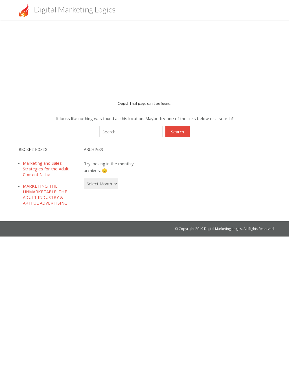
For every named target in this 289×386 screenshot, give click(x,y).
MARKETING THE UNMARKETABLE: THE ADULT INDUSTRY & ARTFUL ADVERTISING (45, 194)
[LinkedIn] (259, 10)
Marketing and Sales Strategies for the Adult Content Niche (46, 168)
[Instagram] (267, 10)
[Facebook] (242, 10)
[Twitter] (250, 10)
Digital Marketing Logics (73, 9)
